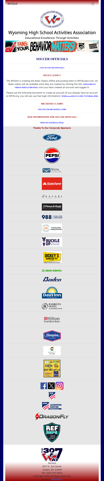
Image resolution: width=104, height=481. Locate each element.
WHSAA (12, 3)
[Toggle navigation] (93, 3)
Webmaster (57, 479)
